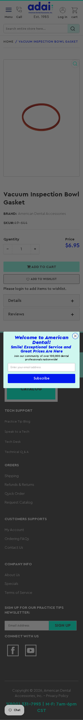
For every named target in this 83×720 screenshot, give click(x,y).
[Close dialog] (75, 336)
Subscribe (41, 378)
